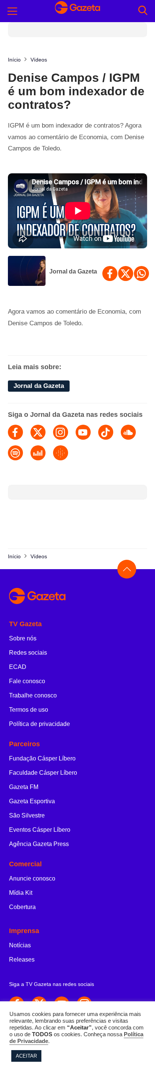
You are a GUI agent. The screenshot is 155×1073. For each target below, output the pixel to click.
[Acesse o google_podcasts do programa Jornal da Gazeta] (60, 452)
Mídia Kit (20, 893)
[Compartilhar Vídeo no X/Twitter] (125, 273)
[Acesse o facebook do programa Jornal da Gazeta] (15, 432)
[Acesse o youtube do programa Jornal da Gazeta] (83, 432)
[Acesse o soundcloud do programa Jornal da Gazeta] (128, 432)
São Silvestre (27, 815)
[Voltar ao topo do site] (126, 569)
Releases (22, 959)
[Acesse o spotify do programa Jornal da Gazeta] (15, 452)
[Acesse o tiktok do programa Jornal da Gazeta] (105, 432)
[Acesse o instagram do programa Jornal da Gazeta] (60, 432)
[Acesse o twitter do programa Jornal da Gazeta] (38, 432)
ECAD (17, 667)
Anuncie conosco (32, 878)
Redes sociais (28, 652)
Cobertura (22, 907)
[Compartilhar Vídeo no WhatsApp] (141, 273)
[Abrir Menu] (12, 11)
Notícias (20, 945)
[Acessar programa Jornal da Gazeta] (27, 271)
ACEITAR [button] (26, 1056)
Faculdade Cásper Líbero (43, 772)
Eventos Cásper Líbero (39, 830)
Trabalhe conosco (33, 695)
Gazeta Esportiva (32, 801)
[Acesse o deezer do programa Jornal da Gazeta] (38, 452)
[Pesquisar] (142, 11)
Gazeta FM (23, 787)
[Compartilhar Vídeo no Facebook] (109, 273)
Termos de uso (28, 709)
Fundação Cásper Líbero (42, 758)
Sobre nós (22, 638)
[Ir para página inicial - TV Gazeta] (77, 11)
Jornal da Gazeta (73, 271)
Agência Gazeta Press (39, 844)
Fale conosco (27, 681)
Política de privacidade (39, 724)
